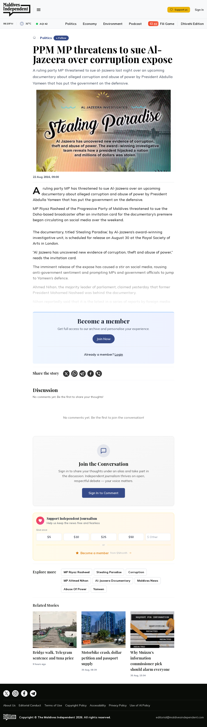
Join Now (104, 339)
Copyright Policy (76, 705)
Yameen (98, 589)
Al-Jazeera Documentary (112, 580)
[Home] (34, 37)
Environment (113, 24)
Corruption (136, 572)
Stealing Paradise (108, 572)
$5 (49, 537)
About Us (9, 705)
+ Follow (61, 37)
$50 (131, 537)
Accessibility (98, 705)
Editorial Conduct (30, 705)
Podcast (135, 24)
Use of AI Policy (140, 705)
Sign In (199, 10)
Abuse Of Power (75, 589)
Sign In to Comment (103, 493)
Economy (90, 24)
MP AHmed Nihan (76, 580)
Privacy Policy (118, 705)
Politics (70, 24)
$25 (103, 537)
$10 (76, 537)
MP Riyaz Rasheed (77, 572)
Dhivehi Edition (192, 24)
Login (119, 354)
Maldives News (147, 580)
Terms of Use (53, 705)
